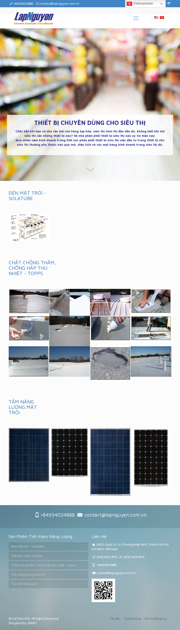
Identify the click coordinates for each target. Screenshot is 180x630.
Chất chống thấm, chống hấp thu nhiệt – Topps (43, 565)
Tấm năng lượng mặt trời (28, 574)
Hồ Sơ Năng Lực (156, 618)
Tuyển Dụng (132, 618)
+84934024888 (23, 3)
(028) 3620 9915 (107, 557)
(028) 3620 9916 (133, 557)
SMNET (32, 623)
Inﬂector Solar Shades (27, 556)
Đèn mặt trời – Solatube (27, 546)
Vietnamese (142, 3)
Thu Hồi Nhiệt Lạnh (24, 584)
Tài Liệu (115, 618)
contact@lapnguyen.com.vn (59, 3)
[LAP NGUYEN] (33, 17)
